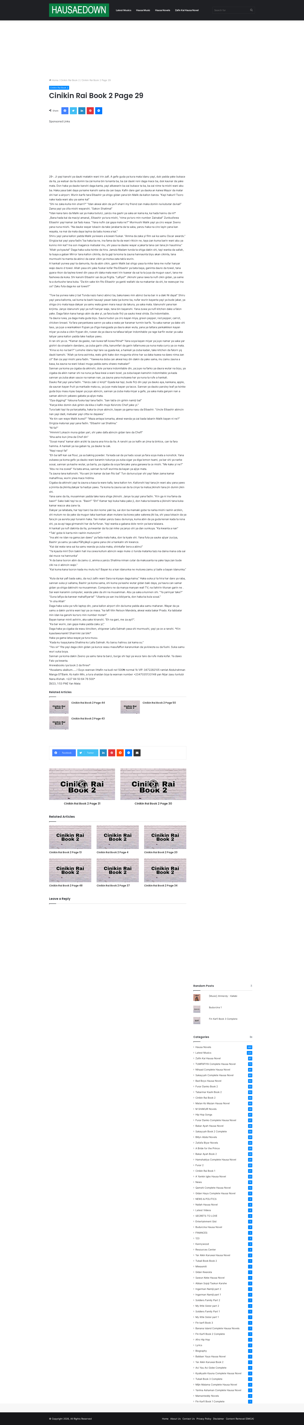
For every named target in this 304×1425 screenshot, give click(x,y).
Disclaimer (218, 1418)
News (198, 1182)
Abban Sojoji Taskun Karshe (211, 1283)
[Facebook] (64, 110)
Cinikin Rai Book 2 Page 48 (66, 885)
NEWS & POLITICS (206, 1199)
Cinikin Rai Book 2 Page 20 (161, 852)
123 (197, 1238)
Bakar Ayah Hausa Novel (209, 1125)
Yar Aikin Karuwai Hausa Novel (212, 1255)
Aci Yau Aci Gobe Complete (210, 1367)
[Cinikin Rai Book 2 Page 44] (59, 707)
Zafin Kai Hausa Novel (187, 10)
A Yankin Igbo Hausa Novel (210, 1176)
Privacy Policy (204, 1418)
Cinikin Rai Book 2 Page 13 (65, 852)
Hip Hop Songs (203, 1114)
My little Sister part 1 (207, 1317)
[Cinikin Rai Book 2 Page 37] (118, 870)
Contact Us (188, 1418)
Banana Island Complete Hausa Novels (217, 1328)
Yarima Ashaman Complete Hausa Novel (218, 1390)
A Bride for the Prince (207, 1148)
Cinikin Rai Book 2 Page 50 (159, 703)
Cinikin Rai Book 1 (205, 1170)
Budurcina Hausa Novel (208, 1227)
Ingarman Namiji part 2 (208, 1289)
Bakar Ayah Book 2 (206, 1154)
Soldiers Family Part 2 (207, 1300)
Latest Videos (203, 1210)
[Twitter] (73, 110)
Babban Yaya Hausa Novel (210, 1356)
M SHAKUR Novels (206, 1109)
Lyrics (198, 1345)
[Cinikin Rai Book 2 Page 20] (165, 837)
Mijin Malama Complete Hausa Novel (216, 1384)
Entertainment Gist (206, 1221)
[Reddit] (120, 752)
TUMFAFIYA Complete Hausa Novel (215, 1064)
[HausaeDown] (79, 10)
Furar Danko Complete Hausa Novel (215, 1120)
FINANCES (201, 1232)
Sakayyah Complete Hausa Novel (214, 1075)
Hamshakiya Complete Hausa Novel (215, 1159)
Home (54, 80)
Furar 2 (199, 1165)
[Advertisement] (152, 48)
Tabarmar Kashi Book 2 (208, 1092)
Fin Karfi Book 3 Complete (223, 1018)
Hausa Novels (162, 10)
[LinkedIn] (81, 110)
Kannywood (202, 1244)
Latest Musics (123, 10)
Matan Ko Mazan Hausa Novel (212, 1103)
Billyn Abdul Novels (206, 1137)
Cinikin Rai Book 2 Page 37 (113, 885)
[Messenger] (98, 110)
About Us (175, 1418)
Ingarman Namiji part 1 (208, 1294)
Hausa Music (143, 10)
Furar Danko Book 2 (206, 1086)
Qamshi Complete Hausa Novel (213, 1187)
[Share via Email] (137, 752)
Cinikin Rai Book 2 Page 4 (112, 852)
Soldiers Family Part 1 (207, 1311)
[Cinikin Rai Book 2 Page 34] (165, 870)
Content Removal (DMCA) (240, 1418)
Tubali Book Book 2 (206, 1260)
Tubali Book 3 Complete (208, 1379)
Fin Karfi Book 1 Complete (209, 1401)
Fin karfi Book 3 (204, 1322)
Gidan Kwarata (203, 1272)
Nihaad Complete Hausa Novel (212, 1069)
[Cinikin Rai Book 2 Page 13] (70, 837)
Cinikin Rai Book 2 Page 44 (88, 703)
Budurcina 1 (215, 1007)
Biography (201, 1350)
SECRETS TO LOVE (206, 1215)
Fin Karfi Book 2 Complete (210, 1334)
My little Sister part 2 (207, 1305)
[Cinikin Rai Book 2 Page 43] (59, 722)
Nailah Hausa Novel (206, 1204)
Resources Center (205, 1249)
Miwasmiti (201, 1266)
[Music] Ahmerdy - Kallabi (223, 996)
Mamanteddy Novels (207, 1395)
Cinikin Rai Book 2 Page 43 (88, 718)
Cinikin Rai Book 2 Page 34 (161, 885)
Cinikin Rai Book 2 (70, 80)
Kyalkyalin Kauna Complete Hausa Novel (218, 1373)
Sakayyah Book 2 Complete (211, 1131)
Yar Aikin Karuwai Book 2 (209, 1362)
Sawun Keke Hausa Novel (209, 1277)
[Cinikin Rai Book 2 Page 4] (118, 837)
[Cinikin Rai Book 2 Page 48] (70, 870)
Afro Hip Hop (202, 1339)
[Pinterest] (90, 110)
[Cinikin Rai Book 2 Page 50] (130, 707)
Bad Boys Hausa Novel (208, 1080)
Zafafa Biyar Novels (206, 1142)
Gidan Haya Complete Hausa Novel (215, 1193)
